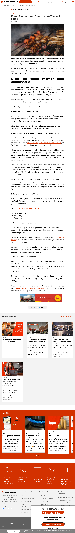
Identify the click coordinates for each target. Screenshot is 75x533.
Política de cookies (69, 530)
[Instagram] (5, 508)
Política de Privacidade (8, 527)
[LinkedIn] (8, 508)
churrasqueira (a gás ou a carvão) (27, 208)
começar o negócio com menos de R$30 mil (44, 143)
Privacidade (26, 531)
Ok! (14, 531)
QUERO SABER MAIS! (53, 524)
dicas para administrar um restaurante (31, 288)
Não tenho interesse (53, 528)
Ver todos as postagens (66, 316)
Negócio (13, 13)
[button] (37, 455)
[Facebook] (3, 508)
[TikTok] (11, 508)
